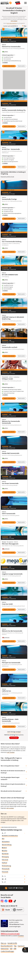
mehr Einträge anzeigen (14, 732)
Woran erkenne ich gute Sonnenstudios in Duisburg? (14, 785)
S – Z (13, 882)
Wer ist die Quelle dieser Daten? (14, 766)
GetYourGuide (10, 177)
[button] (25, 949)
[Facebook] (6, 901)
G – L (13, 876)
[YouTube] (10, 901)
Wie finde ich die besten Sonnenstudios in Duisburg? (14, 772)
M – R (13, 879)
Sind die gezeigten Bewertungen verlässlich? (14, 778)
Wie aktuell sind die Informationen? (14, 791)
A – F (13, 833)
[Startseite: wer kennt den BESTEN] (6, 3)
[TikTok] (15, 901)
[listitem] (10, 836)
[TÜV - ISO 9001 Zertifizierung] (4, 923)
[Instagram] (2, 901)
